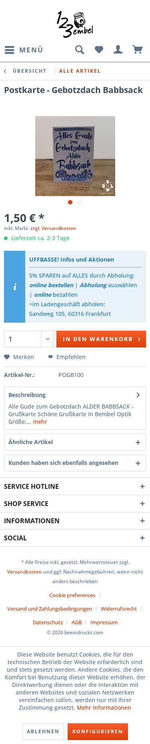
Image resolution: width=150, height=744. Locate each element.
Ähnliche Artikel (30, 442)
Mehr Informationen (104, 707)
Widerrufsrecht (119, 608)
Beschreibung (27, 395)
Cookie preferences (72, 595)
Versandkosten (24, 571)
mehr (39, 421)
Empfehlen (70, 357)
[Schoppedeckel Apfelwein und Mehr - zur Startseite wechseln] (75, 24)
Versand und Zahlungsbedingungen (49, 608)
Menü (31, 49)
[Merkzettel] (99, 50)
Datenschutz (48, 622)
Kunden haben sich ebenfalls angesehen (63, 462)
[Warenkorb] (138, 50)
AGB (77, 622)
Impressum (104, 622)
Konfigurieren (97, 731)
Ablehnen (43, 731)
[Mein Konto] (118, 50)
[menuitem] (24, 50)
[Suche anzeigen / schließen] (79, 50)
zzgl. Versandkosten (53, 228)
